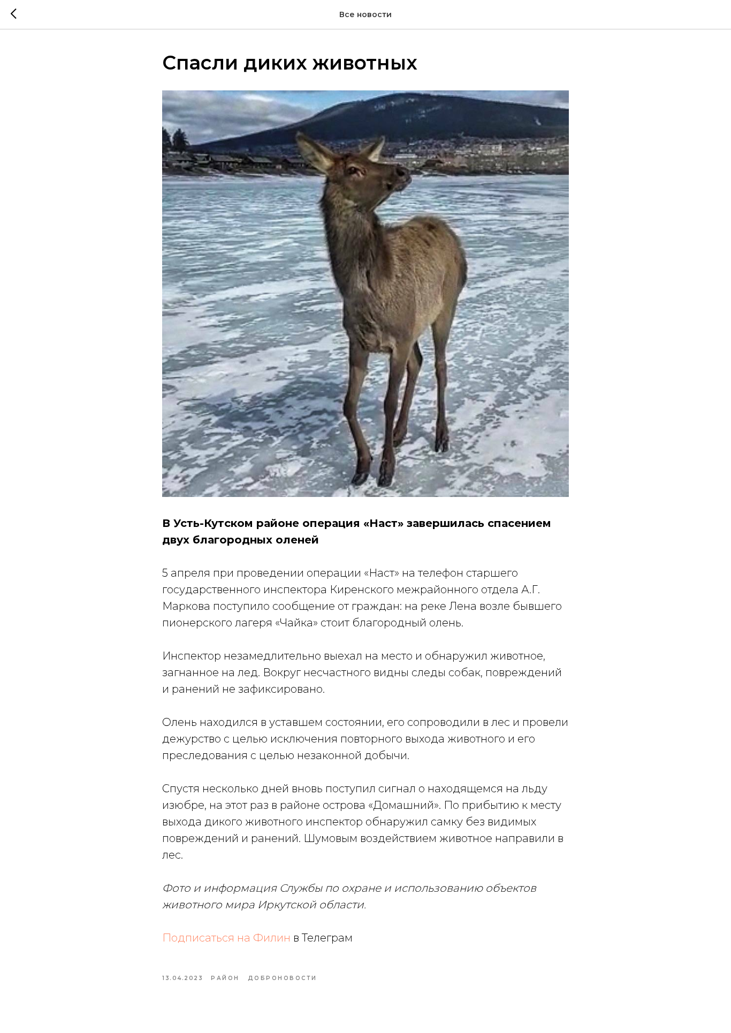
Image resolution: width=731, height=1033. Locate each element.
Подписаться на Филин (226, 937)
